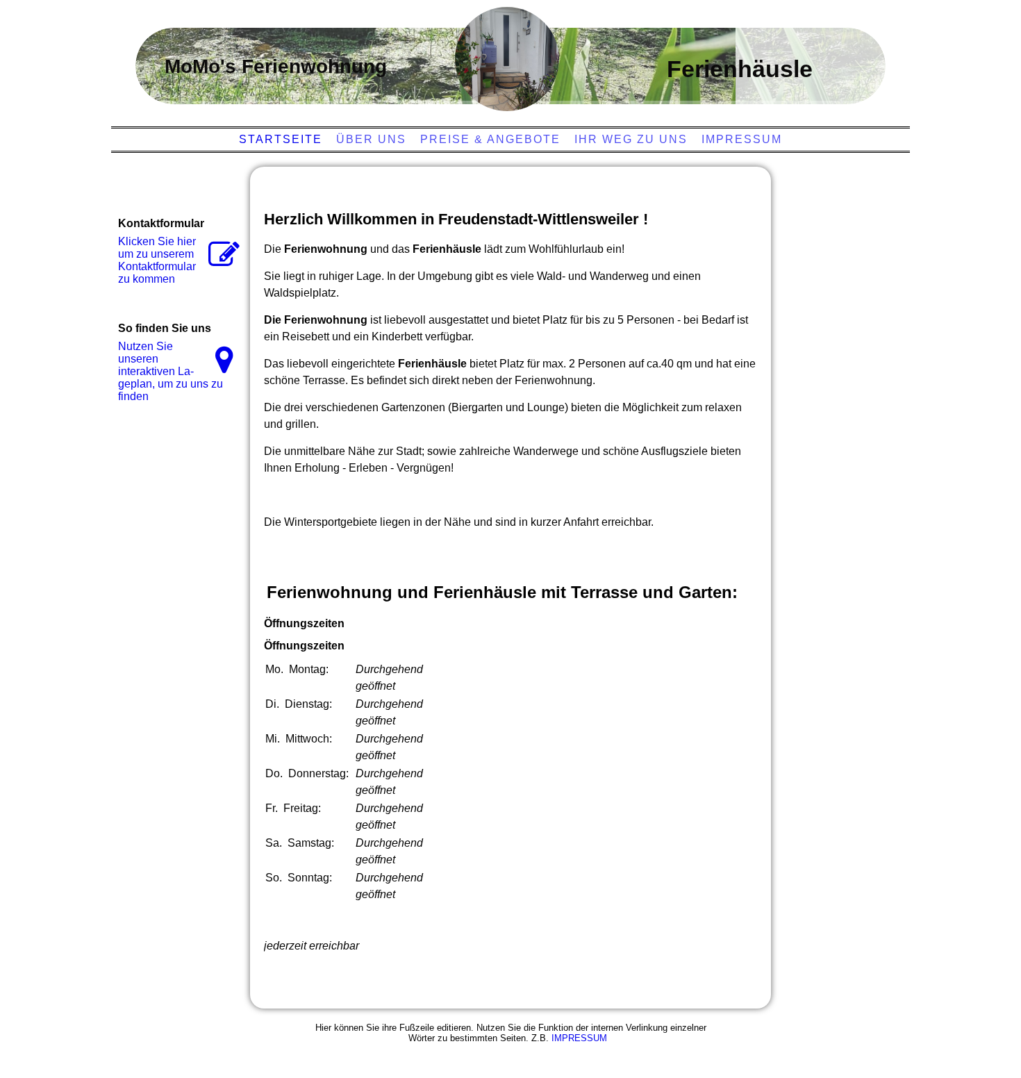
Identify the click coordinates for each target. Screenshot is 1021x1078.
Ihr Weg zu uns (631, 139)
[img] (507, 59)
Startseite (280, 139)
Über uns (371, 139)
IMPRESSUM (579, 1038)
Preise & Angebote (490, 139)
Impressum (742, 139)
